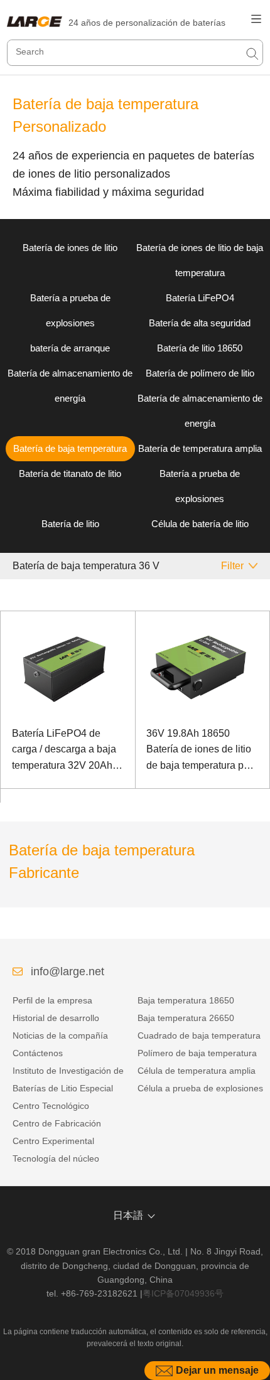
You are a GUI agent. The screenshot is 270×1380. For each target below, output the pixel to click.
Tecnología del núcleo (56, 1158)
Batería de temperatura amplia (200, 448)
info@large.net (67, 971)
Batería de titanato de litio (70, 473)
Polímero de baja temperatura (197, 1053)
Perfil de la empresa (52, 1000)
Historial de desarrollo (56, 1018)
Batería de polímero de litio (200, 373)
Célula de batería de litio (200, 523)
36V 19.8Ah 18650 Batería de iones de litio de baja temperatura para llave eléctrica (202, 751)
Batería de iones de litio (70, 247)
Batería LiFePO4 (200, 297)
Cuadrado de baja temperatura (199, 1035)
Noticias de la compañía (60, 1035)
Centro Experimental (53, 1141)
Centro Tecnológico (51, 1106)
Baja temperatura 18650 (186, 1000)
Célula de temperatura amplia (197, 1071)
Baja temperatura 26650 (186, 1018)
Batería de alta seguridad (200, 323)
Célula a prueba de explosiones (200, 1088)
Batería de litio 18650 (199, 348)
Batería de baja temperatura (70, 448)
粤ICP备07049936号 (183, 1293)
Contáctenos (38, 1053)
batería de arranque (70, 348)
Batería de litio (70, 523)
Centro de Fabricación (57, 1123)
